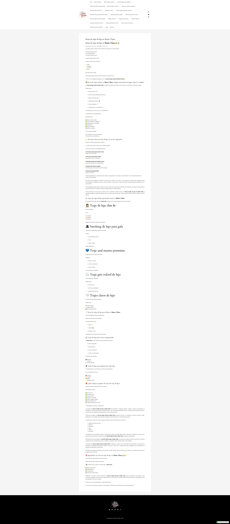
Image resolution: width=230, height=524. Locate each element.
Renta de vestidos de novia (131, 14)
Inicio (91, 2)
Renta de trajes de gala (109, 2)
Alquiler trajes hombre (123, 18)
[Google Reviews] (120, 509)
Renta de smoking (109, 10)
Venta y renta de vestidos (127, 23)
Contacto (112, 27)
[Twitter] (112, 509)
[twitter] (148, 14)
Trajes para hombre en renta (112, 23)
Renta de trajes (97, 2)
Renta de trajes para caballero (124, 2)
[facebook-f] (148, 12)
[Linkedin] (115, 509)
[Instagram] (118, 509)
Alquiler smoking (135, 18)
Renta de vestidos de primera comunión (99, 14)
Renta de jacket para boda (96, 10)
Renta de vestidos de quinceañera (97, 6)
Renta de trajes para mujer (116, 14)
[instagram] (148, 17)
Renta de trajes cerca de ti (112, 6)
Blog (107, 27)
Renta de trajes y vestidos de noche (124, 10)
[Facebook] (109, 509)
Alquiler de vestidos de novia (96, 23)
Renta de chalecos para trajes (128, 6)
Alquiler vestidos (112, 18)
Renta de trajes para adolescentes (97, 18)
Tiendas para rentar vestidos (96, 27)
